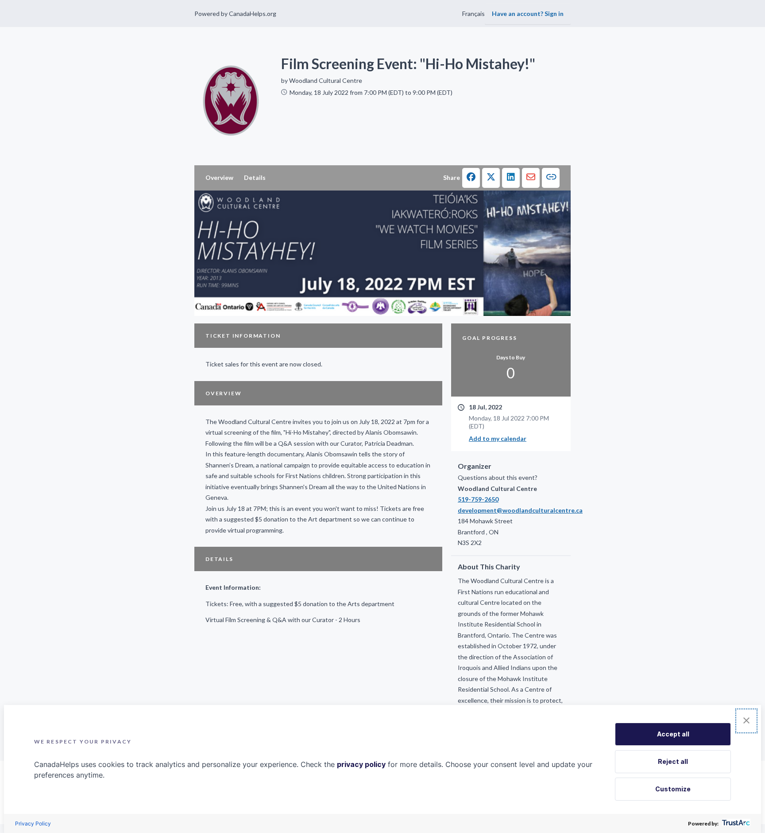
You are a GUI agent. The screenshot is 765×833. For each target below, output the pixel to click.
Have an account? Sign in (528, 13)
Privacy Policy (33, 823)
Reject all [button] (673, 761)
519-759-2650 (478, 499)
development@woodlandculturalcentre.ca (511, 510)
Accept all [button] (673, 734)
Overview (219, 177)
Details (255, 177)
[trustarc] (735, 823)
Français (473, 13)
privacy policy (361, 764)
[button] (471, 178)
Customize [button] (673, 789)
